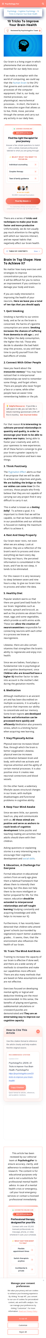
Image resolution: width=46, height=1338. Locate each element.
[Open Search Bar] (43, 3)
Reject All (23, 1332)
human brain (20, 82)
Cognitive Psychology (26, 11)
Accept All (23, 1318)
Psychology (11, 11)
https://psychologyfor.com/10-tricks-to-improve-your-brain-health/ (21, 1077)
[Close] (43, 1280)
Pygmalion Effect (17, 471)
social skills (29, 858)
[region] (23, 1308)
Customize (23, 1325)
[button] (23, 251)
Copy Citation (17, 1087)
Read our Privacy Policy (28, 1311)
